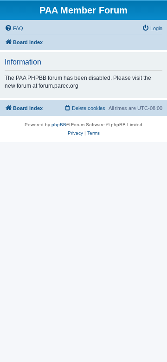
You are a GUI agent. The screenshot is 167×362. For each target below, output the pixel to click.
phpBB (58, 124)
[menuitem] (14, 28)
